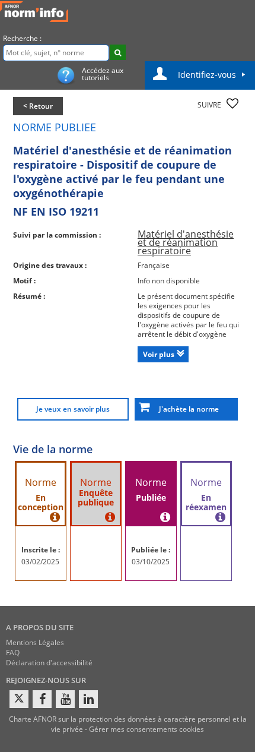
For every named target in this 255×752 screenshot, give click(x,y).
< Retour (38, 106)
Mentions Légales (35, 642)
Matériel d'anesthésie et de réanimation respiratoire (186, 242)
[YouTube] (65, 699)
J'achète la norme (186, 409)
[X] (18, 699)
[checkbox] (232, 103)
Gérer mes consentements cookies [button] (146, 729)
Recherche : (22, 38)
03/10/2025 (151, 562)
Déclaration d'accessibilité (49, 663)
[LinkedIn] (88, 699)
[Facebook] (42, 699)
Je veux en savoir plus (73, 409)
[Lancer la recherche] (117, 52)
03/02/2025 (40, 562)
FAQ (13, 652)
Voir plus (158, 354)
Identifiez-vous (207, 74)
